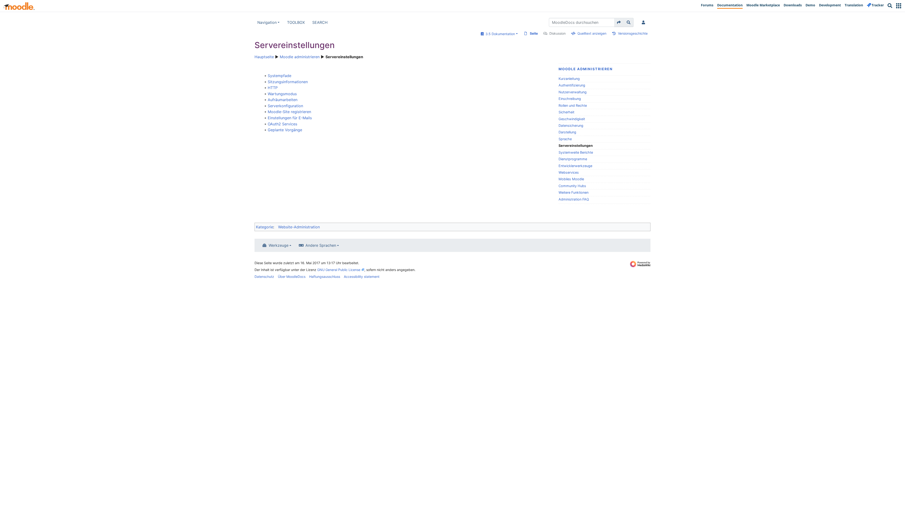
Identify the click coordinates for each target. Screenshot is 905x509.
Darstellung (567, 132)
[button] (898, 5)
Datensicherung (571, 125)
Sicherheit (566, 112)
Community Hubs (572, 186)
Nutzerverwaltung (573, 92)
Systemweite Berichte (576, 152)
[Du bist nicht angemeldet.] (644, 22)
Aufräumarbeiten (282, 99)
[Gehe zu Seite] (619, 22)
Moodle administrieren (300, 56)
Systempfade (279, 75)
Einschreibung (570, 99)
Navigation (267, 22)
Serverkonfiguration (285, 105)
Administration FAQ (574, 199)
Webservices (569, 172)
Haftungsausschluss (324, 277)
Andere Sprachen (320, 245)
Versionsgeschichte (633, 33)
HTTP (273, 87)
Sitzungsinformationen (288, 81)
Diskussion (557, 33)
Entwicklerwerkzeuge (575, 166)
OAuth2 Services (282, 124)
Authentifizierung (572, 85)
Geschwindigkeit (572, 119)
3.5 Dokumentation (499, 34)
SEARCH (320, 22)
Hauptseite (264, 56)
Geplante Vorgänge (285, 129)
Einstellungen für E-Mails (290, 117)
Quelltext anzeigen (591, 33)
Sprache (565, 139)
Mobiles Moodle (571, 179)
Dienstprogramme (573, 159)
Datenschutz (264, 277)
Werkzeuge (278, 245)
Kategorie (264, 227)
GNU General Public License (338, 270)
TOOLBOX (296, 22)
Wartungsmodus (282, 93)
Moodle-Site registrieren (289, 111)
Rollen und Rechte (573, 105)
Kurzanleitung (569, 79)
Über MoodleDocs (291, 277)
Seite (534, 33)
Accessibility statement (361, 277)
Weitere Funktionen (573, 192)
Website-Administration (299, 227)
